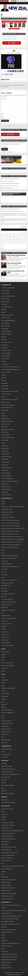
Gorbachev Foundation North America (9, 555)
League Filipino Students (6, 868)
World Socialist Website (6, 967)
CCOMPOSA (4, 817)
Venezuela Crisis (5, 483)
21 (17, 239)
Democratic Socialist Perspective (8, 838)
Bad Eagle (3, 312)
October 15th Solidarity (6, 720)
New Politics (4, 588)
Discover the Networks (6, 342)
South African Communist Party (8, 802)
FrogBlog (3, 682)
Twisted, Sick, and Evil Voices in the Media (10, 183)
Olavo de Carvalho (5, 402)
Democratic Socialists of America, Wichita (10, 544)
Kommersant (4, 779)
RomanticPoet (4, 426)
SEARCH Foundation (5, 890)
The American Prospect (6, 623)
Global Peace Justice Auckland (7, 688)
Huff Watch (3, 361)
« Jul (2, 248)
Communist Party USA (6, 514)
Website (3, 118)
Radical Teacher (4, 607)
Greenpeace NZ (4, 696)
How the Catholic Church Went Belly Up (9, 178)
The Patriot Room (5, 453)
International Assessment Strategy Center (10, 366)
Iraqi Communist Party (6, 849)
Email (2, 116)
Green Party (4, 690)
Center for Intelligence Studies (8, 320)
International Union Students (7, 921)
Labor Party (4, 571)
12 (10, 237)
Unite (2, 737)
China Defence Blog (5, 325)
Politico (3, 413)
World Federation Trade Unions (8, 959)
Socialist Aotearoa (5, 726)
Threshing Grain (4, 470)
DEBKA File (3, 339)
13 (13, 237)
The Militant (4, 626)
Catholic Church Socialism (6, 188)
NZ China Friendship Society (7, 712)
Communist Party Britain (6, 766)
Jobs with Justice (5, 569)
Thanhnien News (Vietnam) (7, 896)
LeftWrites (3, 871)
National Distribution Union (7, 710)
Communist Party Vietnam (7, 836)
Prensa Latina (4, 757)
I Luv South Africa (5, 364)
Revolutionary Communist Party (8, 610)
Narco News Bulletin (5, 754)
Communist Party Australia (7, 822)
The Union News (5, 464)
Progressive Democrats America (8, 601)
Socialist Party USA (5, 615)
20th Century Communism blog (8, 287)
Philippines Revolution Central (8, 887)
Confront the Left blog (6, 331)
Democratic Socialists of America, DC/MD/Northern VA (13, 528)
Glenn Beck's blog (5, 358)
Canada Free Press (5, 317)
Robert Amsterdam (5, 424)
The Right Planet (4, 459)
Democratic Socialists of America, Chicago (10, 525)
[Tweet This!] (8, 71)
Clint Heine (3, 654)
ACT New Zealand (5, 651)
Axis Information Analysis (6, 306)
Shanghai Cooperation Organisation (9, 893)
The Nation (3, 629)
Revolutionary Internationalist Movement (10, 943)
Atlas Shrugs (4, 304)
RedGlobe (3, 937)
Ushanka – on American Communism (9, 481)
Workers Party (4, 742)
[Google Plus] (22, 3)
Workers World (4, 640)
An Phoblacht (4, 763)
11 (6, 237)
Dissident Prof (4, 345)
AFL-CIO (3, 503)
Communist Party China (6, 828)
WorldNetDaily (4, 492)
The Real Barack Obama (6, 456)
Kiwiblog (3, 657)
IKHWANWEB (4, 844)
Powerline (3, 415)
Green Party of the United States (8, 558)
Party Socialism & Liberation (7, 593)
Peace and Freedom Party (7, 599)
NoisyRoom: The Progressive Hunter (9, 399)
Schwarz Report (4, 432)
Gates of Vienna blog (5, 355)
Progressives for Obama (6, 604)
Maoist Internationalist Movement (8, 929)
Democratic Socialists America (8, 517)
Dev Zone (3, 677)
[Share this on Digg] (20, 71)
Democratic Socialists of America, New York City (11, 536)
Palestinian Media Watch (6, 407)
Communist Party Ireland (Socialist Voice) (10, 774)
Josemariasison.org (5, 860)
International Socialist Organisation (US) (10, 566)
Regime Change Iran (5, 418)
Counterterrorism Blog (6, 334)
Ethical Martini (4, 680)
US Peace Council (5, 637)
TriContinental (4, 951)
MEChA (3, 577)
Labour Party (4, 704)
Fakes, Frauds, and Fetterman (7, 181)
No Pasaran (3, 396)
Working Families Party (6, 642)
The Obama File (4, 451)
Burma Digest (4, 814)
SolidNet (3, 948)
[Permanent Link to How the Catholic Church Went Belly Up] (4, 257)
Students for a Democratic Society (8, 618)
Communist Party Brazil (6, 749)
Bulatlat (3, 811)
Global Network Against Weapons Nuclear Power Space (13, 910)
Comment (3, 98)
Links (2, 874)
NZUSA (3, 718)
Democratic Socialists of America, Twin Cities (11, 542)
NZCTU (3, 715)
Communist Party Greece (6, 771)
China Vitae (3, 819)
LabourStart (4, 926)
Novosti (3, 788)
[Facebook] (20, 3)
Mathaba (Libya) (4, 799)
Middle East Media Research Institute (9, 391)
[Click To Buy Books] (14, 29)
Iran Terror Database (6, 372)
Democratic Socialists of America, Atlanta (10, 520)
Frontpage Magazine (5, 353)
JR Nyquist (3, 377)
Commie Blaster (4, 328)
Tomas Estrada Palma (6, 473)
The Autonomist (4, 440)
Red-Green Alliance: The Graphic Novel (9, 185)
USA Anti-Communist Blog (7, 478)
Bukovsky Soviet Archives (7, 315)
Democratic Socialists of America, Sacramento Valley (12, 539)
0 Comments (16, 256)
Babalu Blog (3, 309)
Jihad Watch (4, 375)
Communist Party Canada (6, 509)
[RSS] (25, 3)
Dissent (3, 552)
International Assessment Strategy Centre (10, 369)
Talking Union (4, 621)
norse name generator (6, 213)
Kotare (2, 701)
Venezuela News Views (6, 486)
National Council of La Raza (7, 582)
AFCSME (3, 501)
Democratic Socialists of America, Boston (10, 522)
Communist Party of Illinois (7, 512)
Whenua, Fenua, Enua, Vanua (7, 898)
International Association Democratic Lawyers (11, 916)
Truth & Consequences (6, 475)
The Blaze (3, 443)
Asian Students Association (7, 808)
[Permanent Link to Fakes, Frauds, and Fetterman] (4, 265)
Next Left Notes (4, 591)
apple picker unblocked (6, 218)
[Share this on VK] (23, 71)
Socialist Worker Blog (6, 729)
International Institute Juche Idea (8, 847)
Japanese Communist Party (7, 857)
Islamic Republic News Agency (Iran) (9, 852)
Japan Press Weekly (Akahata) (8, 855)
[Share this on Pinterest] (13, 71)
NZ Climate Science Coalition (7, 665)
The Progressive (5, 631)
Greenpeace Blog (5, 693)
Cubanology (3, 336)
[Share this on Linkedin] (15, 71)
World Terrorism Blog (6, 489)
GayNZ (2, 685)
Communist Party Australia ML (8, 825)
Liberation (3, 707)
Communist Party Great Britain (8, 769)
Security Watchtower (6, 434)
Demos (2, 550)
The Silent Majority (5, 462)
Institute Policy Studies (6, 563)
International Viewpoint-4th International (10, 924)
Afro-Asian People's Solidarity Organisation (10, 905)
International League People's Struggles (10, 918)
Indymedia (3, 699)
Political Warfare (5, 410)
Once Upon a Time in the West (7, 404)
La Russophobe (4, 383)
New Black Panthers (5, 585)
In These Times (4, 561)
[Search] (27, 3)
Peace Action (4, 596)
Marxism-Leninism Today (6, 932)
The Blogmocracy (5, 445)
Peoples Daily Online (5, 882)
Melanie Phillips (4, 385)
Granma (3, 751)
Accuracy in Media (5, 290)
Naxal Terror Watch (5, 394)
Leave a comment (17, 53)
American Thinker (5, 298)
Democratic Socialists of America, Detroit (10, 531)
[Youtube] (24, 3)
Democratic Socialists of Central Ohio (9, 547)
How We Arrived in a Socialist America (14, 211)
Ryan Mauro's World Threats (7, 429)
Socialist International (6, 946)
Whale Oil (3, 670)
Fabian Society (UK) (5, 777)
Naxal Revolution (5, 877)
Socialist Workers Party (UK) (7, 793)
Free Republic (4, 347)
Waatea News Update (6, 739)
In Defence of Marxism (6, 913)
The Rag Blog (4, 634)
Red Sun (3, 935)
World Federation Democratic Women (9, 954)
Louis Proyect (4, 574)
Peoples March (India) (6, 885)
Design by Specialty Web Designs (14, 974)
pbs (14, 50)
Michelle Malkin (4, 388)
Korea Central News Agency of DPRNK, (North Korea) (13, 866)
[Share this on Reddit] (18, 71)
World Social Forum (5, 965)
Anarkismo (3, 907)
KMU (2, 863)
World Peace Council (5, 962)
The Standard (4, 734)
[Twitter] (19, 3)
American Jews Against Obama (8, 296)
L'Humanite (3, 782)
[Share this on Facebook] (11, 71)
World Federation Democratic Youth (9, 956)
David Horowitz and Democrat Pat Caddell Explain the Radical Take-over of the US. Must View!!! (13, 215)
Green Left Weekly (5, 841)
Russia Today (4, 790)
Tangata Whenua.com (6, 731)
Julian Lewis (4, 380)
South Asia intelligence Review (8, 437)
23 (25, 239)
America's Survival (5, 293)
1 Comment (16, 264)
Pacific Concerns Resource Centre (8, 879)
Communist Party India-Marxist (8, 833)
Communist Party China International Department (12, 830)
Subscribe (4, 149)
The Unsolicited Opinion (6, 467)
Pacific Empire (4, 668)
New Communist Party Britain (7, 785)
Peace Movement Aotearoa (7, 723)
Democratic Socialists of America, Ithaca (10, 533)
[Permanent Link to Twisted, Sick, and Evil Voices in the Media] (4, 273)
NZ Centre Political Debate (7, 662)
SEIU (2, 612)
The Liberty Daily (5, 448)
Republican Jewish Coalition (7, 421)
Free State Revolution (6, 350)
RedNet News (4, 940)
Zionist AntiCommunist (6, 494)
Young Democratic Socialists (7, 645)
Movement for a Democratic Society (9, 580)
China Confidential (5, 323)
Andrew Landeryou (5, 301)
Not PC (2, 660)
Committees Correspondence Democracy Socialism (12, 506)
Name (2, 113)
